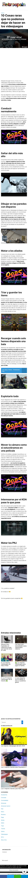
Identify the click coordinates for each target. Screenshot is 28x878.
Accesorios (4, 794)
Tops (2, 825)
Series (2, 820)
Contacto (4, 852)
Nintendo (3, 803)
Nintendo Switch (5, 806)
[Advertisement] (14, 64)
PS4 (2, 809)
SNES (2, 823)
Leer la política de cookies (14, 874)
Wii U (2, 837)
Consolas (3, 797)
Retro (2, 811)
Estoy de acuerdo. (14, 870)
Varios (2, 13)
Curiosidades (4, 800)
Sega (2, 817)
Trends (3, 828)
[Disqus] (14, 700)
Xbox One (4, 840)
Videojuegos (4, 834)
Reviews (3, 814)
